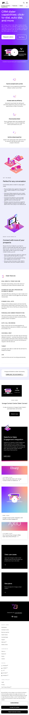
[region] (14, 702)
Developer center (5, 629)
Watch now (14, 414)
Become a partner (5, 632)
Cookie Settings (14, 702)
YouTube (4, 673)
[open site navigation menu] (27, 2)
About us (3, 651)
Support (3, 639)
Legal (2, 682)
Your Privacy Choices (5, 687)
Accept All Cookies (14, 707)
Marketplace (4, 627)
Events (2, 656)
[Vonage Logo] (5, 3)
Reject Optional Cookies (14, 711)
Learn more (7, 456)
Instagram (5, 675)
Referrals (3, 642)
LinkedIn (4, 668)
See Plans (22, 37)
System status (4, 634)
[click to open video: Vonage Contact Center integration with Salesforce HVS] (14, 500)
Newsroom (3, 653)
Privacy (3, 684)
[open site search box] (24, 3)
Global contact (4, 644)
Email (15, 616)
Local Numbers (18, 612)
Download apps (4, 637)
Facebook (5, 665)
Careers (3, 658)
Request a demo (8, 37)
